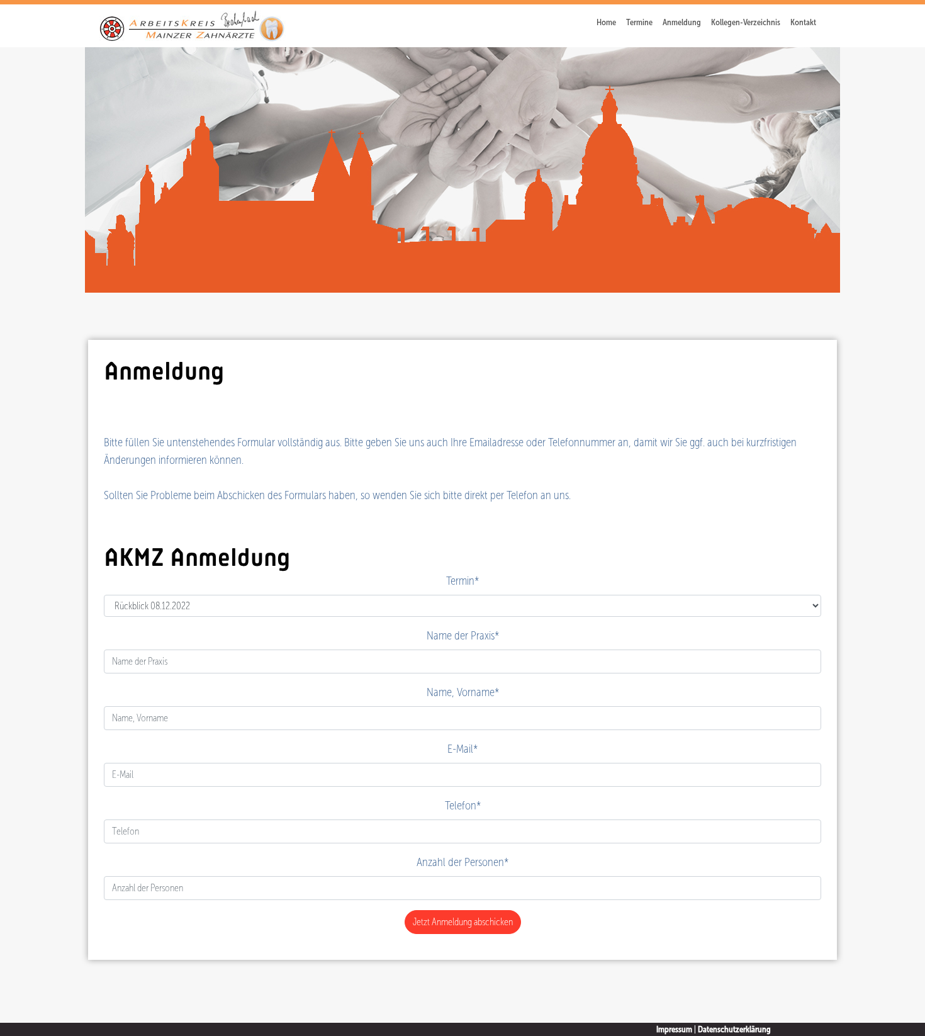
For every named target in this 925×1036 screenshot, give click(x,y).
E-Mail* (462, 748)
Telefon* (463, 805)
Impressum (674, 1029)
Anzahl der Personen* (462, 862)
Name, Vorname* (463, 692)
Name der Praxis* (463, 635)
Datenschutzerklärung (734, 1029)
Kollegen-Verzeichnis (745, 22)
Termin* (462, 580)
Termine (639, 22)
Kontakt (803, 22)
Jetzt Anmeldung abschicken (463, 922)
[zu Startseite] (191, 25)
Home (606, 22)
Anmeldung (682, 22)
